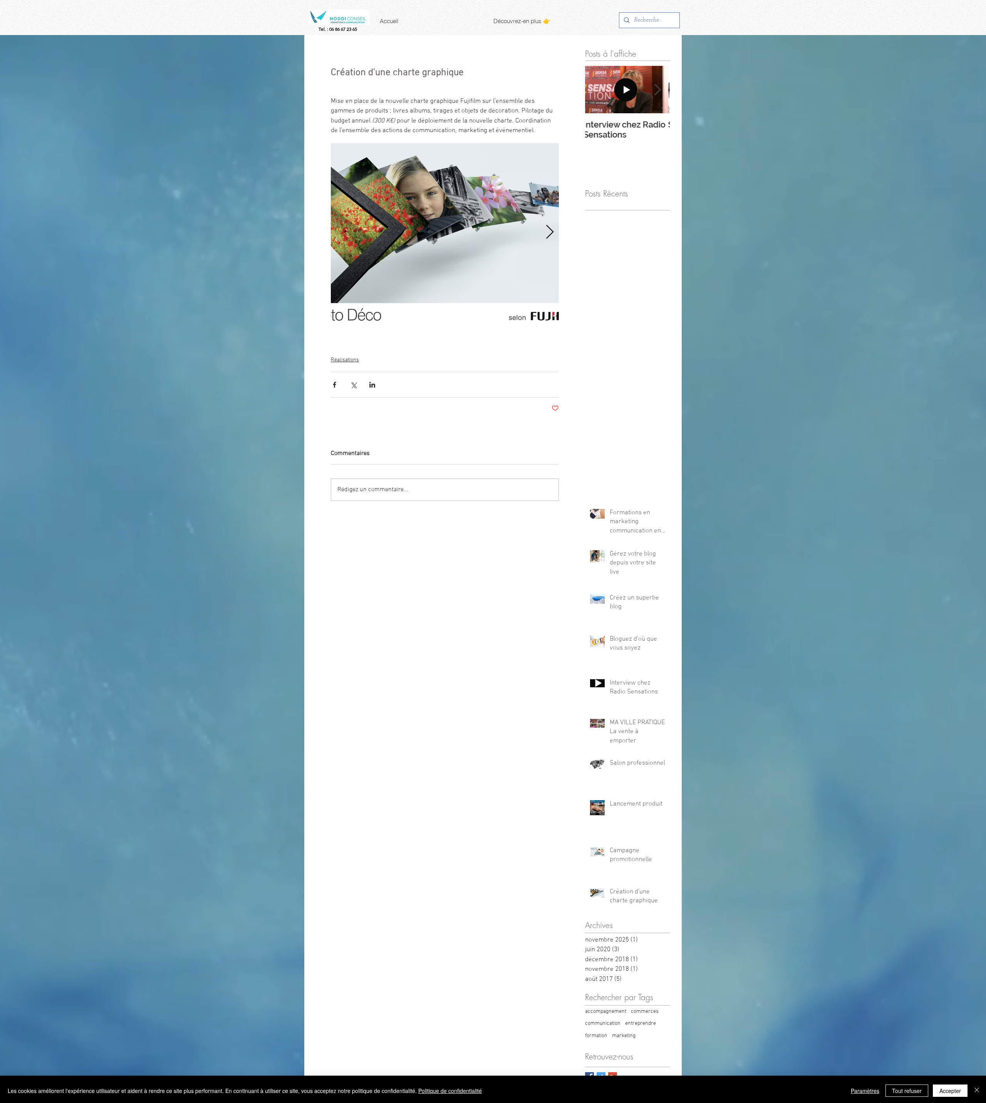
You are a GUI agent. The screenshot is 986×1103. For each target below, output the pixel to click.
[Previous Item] (597, 90)
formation (596, 1035)
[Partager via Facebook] (334, 384)
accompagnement (605, 1011)
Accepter (950, 1091)
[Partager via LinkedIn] (372, 384)
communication (602, 1023)
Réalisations (345, 360)
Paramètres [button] (865, 1091)
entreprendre (640, 1023)
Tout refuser (907, 1091)
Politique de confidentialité (450, 1091)
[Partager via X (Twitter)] (353, 384)
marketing (624, 1035)
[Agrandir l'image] (445, 232)
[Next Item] (657, 90)
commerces (645, 1011)
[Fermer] (976, 1091)
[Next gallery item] (549, 232)
